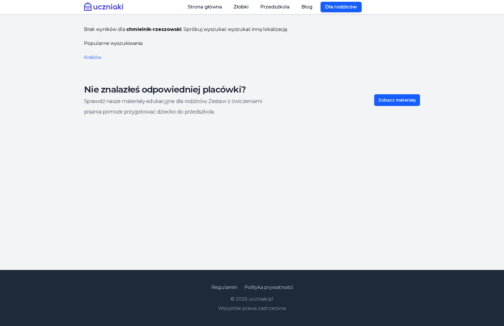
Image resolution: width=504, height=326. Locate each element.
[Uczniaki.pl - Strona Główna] (105, 7)
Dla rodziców (341, 7)
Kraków (93, 57)
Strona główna (205, 7)
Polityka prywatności (268, 287)
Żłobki (241, 7)
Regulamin (224, 287)
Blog (306, 7)
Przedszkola (275, 7)
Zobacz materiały (397, 100)
